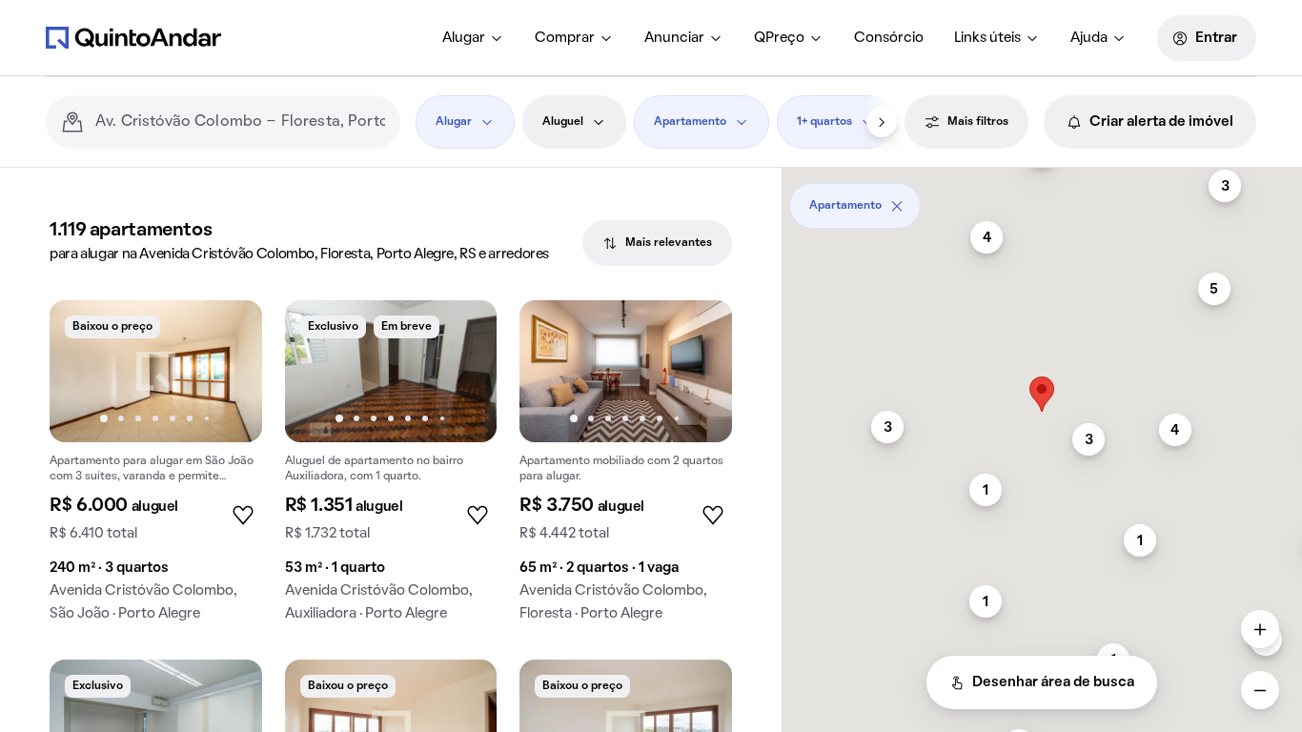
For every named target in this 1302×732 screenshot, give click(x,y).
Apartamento (690, 122)
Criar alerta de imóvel (1161, 122)
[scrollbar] (1042, 199)
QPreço (779, 38)
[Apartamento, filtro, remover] (897, 206)
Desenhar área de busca (1053, 682)
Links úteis (987, 38)
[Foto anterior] (84, 371)
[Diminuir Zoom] (1260, 690)
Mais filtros (977, 122)
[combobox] (240, 122)
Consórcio (889, 38)
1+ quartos (824, 122)
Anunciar (674, 38)
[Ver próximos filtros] (881, 122)
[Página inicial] (133, 37)
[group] (156, 468)
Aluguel (562, 122)
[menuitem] (473, 38)
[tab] (657, 243)
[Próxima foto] (228, 371)
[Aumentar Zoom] (1260, 629)
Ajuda (1089, 38)
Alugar (463, 38)
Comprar (565, 38)
